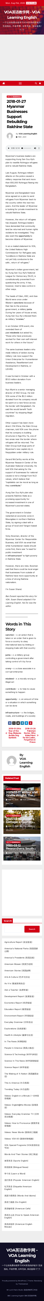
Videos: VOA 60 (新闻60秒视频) (19, 1138)
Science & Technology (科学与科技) (21, 1054)
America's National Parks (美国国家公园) (21, 949)
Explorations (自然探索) (15, 1028)
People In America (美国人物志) (19, 1048)
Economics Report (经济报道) (18, 1003)
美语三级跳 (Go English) (15, 1202)
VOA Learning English (28, 134)
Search (8, 921)
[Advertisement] (22, 58)
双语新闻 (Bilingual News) (16, 1167)
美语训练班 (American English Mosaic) (18, 1225)
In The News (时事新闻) (15, 1041)
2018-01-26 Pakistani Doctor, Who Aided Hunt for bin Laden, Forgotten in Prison (29, 735)
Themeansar (23, 1284)
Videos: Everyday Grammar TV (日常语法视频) (21, 1115)
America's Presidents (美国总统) (19, 957)
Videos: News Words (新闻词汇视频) (21, 1132)
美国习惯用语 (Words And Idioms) (20, 1195)
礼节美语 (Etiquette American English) (18, 1187)
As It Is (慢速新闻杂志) (14, 96)
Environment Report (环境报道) (19, 1015)
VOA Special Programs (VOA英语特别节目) (21, 1146)
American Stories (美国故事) (17, 970)
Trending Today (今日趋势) (16, 1089)
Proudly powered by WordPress (14, 1281)
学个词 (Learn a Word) (15, 1173)
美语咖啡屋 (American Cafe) (17, 1208)
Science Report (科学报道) (16, 1067)
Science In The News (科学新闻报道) (21, 1061)
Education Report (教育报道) (17, 1009)
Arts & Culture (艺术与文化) (17, 977)
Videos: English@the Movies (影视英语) (21, 1106)
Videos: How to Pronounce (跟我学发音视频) (21, 1124)
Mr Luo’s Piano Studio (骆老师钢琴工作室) (22, 1290)
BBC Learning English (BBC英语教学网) (22, 1296)
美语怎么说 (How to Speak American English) (21, 1216)
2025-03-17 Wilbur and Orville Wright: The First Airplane (22, 795)
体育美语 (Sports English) (16, 1160)
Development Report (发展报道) (19, 996)
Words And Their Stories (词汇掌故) (21, 1154)
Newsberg (38, 1281)
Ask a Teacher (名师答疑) (16, 990)
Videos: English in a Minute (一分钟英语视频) (21, 1097)
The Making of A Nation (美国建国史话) (21, 1075)
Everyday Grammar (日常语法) (18, 1022)
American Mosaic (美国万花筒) (18, 964)
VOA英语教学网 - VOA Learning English (22, 1255)
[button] (36, 83)
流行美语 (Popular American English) (21, 1180)
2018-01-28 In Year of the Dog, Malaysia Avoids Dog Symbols (15, 733)
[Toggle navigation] (20, 83)
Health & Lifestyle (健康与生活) (18, 1035)
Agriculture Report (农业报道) (18, 942)
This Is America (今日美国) (16, 1083)
